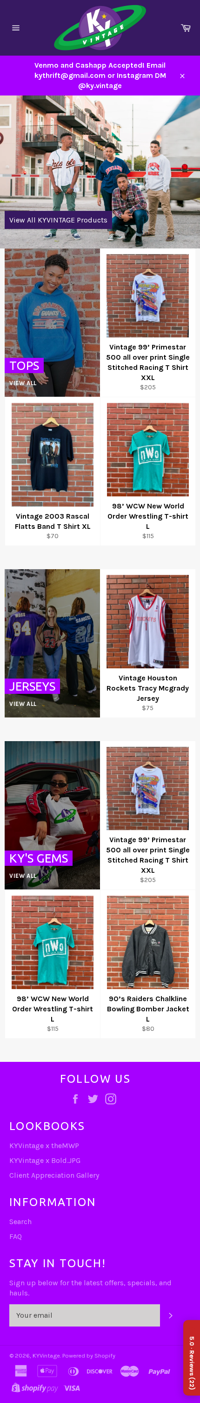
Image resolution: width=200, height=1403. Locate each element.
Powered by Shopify (88, 1355)
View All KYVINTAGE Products (58, 220)
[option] (100, 171)
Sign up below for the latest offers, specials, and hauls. (90, 1287)
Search (20, 1221)
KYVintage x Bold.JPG (44, 1160)
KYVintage (46, 1355)
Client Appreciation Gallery (54, 1175)
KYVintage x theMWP (44, 1145)
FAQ (15, 1236)
